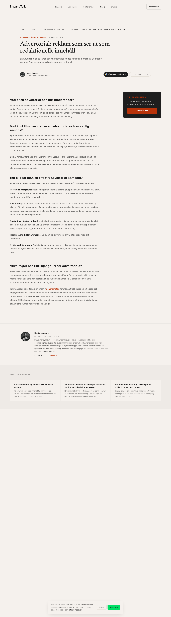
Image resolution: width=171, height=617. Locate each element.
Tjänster (58, 7)
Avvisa (101, 607)
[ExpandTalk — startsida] (18, 6)
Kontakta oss (142, 111)
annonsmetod (52, 288)
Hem (23, 30)
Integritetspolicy (75, 610)
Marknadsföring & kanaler (52, 30)
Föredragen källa (117, 74)
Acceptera (114, 607)
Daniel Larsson (41, 333)
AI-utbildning (88, 7)
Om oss (114, 7)
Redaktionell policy (140, 74)
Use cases (72, 7)
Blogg (102, 7)
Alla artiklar (40, 355)
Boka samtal (154, 7)
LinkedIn (53, 356)
